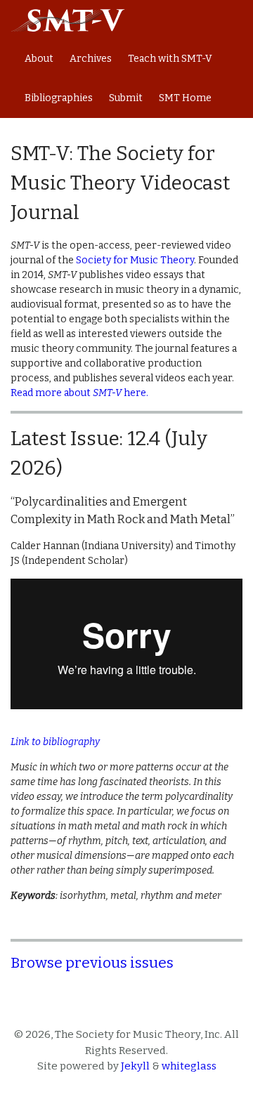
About (39, 59)
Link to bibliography (55, 742)
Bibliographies (59, 98)
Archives (91, 59)
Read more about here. (79, 393)
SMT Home (185, 98)
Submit (126, 98)
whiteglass (189, 1066)
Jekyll (135, 1066)
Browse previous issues (92, 963)
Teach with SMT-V (170, 59)
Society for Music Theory (135, 260)
